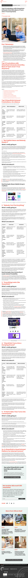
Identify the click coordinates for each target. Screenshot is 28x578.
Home (1, 564)
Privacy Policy (22, 574)
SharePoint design (8, 311)
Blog (3, 527)
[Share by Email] (13, 503)
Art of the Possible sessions (13, 461)
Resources (15, 5)
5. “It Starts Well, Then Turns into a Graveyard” (9, 96)
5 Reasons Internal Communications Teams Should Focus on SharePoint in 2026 (20, 553)
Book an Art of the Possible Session (12, 477)
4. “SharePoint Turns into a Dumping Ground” (9, 95)
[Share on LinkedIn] (11, 503)
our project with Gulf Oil (17, 306)
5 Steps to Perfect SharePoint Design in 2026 (7, 553)
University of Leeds (6, 275)
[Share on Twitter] (7, 503)
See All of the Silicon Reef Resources (14, 560)
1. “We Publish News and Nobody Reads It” (9, 91)
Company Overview (10, 574)
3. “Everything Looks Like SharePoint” (8, 94)
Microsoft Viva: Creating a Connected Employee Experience (20, 530)
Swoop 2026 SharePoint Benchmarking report (18, 153)
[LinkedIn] (7, 572)
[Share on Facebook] (9, 503)
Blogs (19, 5)
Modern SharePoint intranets (7, 52)
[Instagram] (5, 572)
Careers (15, 574)
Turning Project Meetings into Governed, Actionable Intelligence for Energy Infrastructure (7, 532)
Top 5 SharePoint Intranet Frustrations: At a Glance (10, 90)
